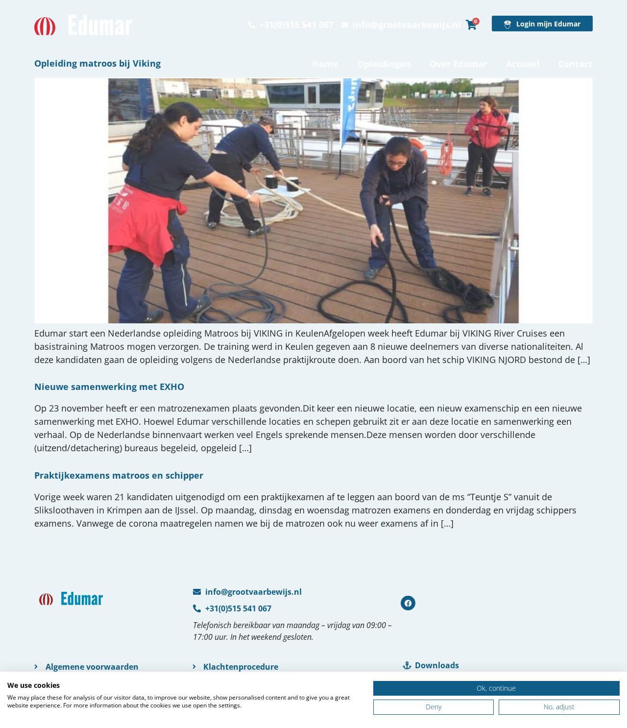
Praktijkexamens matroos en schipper (118, 475)
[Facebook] (408, 603)
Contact (575, 64)
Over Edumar (458, 64)
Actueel (523, 64)
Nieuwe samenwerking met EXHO (109, 386)
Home (325, 64)
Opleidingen (384, 64)
